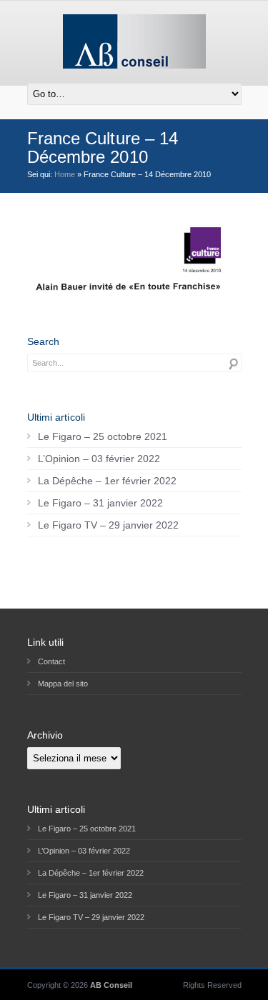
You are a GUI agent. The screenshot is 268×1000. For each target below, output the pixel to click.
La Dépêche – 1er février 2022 (107, 480)
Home (64, 174)
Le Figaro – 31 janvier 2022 (100, 503)
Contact (51, 661)
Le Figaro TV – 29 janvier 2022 (108, 525)
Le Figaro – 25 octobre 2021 (102, 436)
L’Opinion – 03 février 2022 (99, 458)
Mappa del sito (63, 683)
